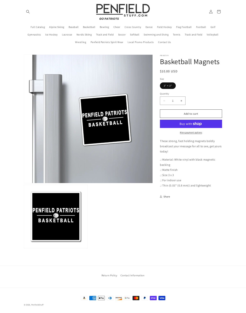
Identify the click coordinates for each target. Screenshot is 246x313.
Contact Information (132, 275)
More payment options (191, 132)
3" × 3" (168, 85)
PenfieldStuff (37, 304)
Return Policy (109, 275)
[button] (28, 12)
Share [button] (167, 196)
